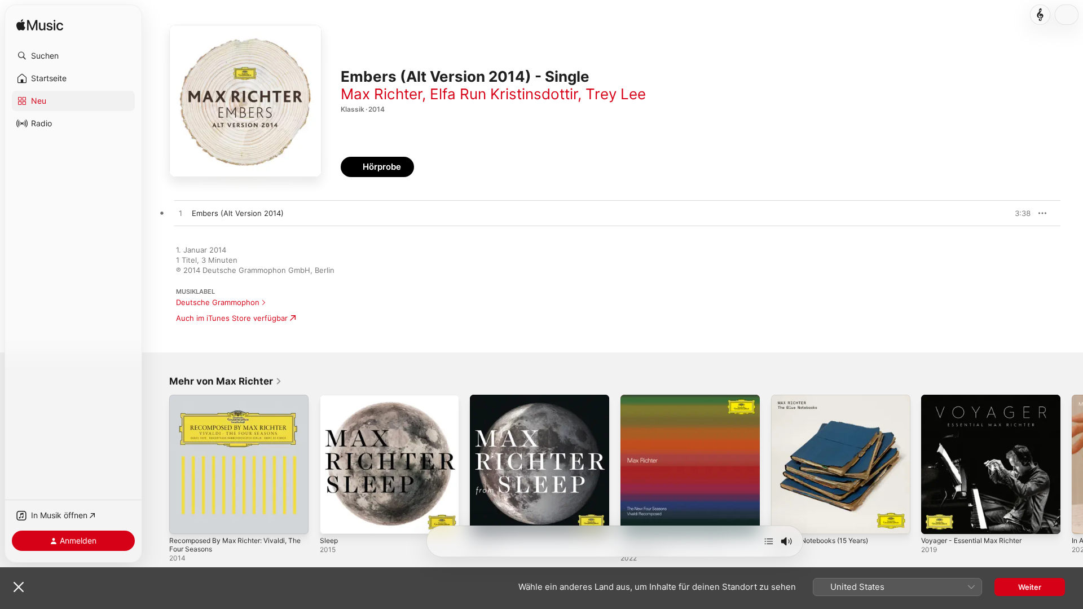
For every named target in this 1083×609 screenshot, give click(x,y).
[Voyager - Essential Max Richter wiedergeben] (935, 519)
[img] (39, 25)
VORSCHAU (1015, 213)
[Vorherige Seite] (158, 464)
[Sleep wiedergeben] (333, 519)
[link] (225, 381)
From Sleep (490, 399)
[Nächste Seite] (1072, 464)
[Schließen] (19, 587)
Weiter (1029, 587)
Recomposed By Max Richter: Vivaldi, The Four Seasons (234, 404)
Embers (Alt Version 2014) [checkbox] (238, 213)
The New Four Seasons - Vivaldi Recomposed (676, 404)
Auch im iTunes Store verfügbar (232, 318)
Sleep (330, 399)
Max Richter (381, 94)
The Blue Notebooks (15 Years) (826, 399)
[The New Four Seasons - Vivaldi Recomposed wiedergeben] (634, 519)
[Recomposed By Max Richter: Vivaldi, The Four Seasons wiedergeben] (183, 519)
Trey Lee (615, 94)
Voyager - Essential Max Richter (977, 399)
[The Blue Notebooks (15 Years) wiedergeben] (785, 519)
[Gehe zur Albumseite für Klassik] (1040, 15)
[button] (73, 55)
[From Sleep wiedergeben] (484, 519)
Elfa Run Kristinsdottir (504, 94)
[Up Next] (769, 541)
